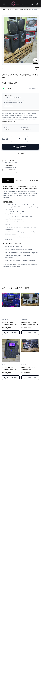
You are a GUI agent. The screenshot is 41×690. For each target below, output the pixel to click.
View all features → (8, 106)
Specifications (21, 180)
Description (8, 180)
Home (3, 9)
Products (10, 9)
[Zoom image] (36, 18)
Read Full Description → (9, 121)
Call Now (20, 153)
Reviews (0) (34, 180)
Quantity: (5, 139)
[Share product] (37, 69)
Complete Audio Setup (21, 9)
